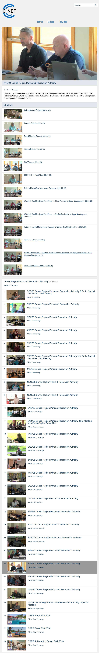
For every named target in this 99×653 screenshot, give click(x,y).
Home (40, 21)
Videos (51, 21)
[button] (49, 53)
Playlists (63, 21)
